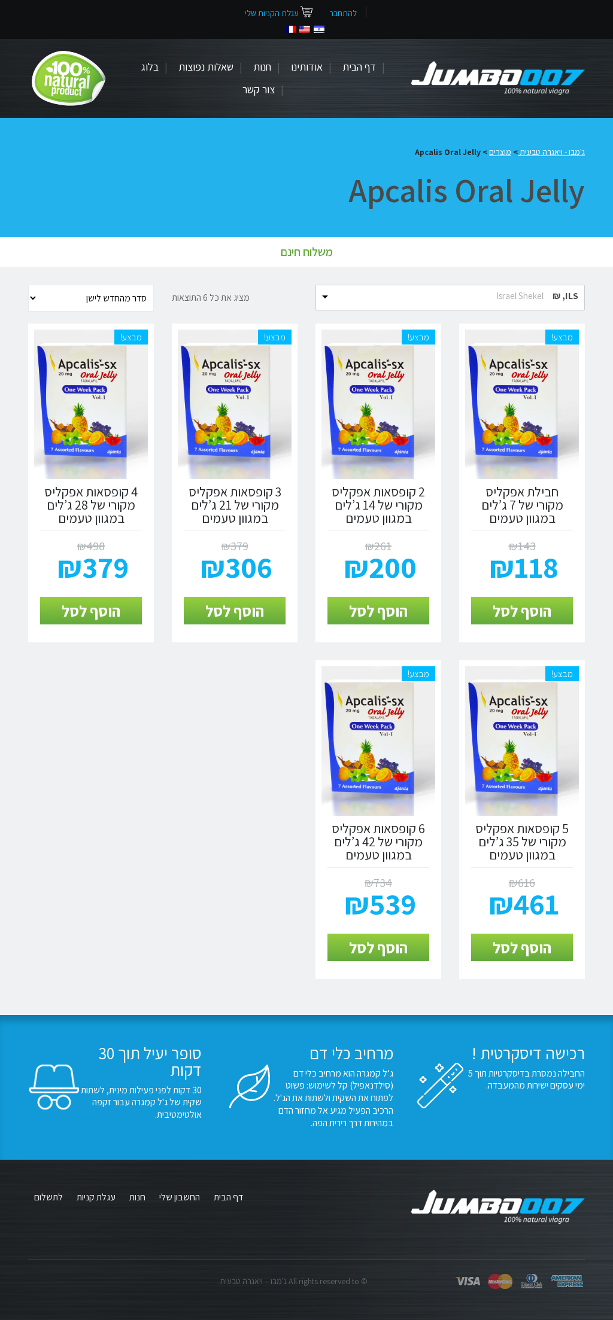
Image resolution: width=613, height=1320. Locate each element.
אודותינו (307, 67)
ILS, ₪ (565, 296)
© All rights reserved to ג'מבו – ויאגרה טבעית (294, 1281)
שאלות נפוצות (205, 67)
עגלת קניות (96, 1197)
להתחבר (343, 13)
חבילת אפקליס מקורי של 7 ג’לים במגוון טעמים (522, 504)
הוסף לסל (522, 610)
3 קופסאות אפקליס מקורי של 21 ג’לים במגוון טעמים (235, 504)
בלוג (150, 67)
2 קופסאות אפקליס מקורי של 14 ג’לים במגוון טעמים (378, 504)
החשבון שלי (179, 1197)
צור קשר (258, 89)
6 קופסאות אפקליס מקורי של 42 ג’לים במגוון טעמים (378, 841)
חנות (262, 67)
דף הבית (359, 67)
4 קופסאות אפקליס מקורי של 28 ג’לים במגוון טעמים (91, 504)
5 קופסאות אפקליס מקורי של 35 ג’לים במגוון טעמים (522, 841)
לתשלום (48, 1197)
